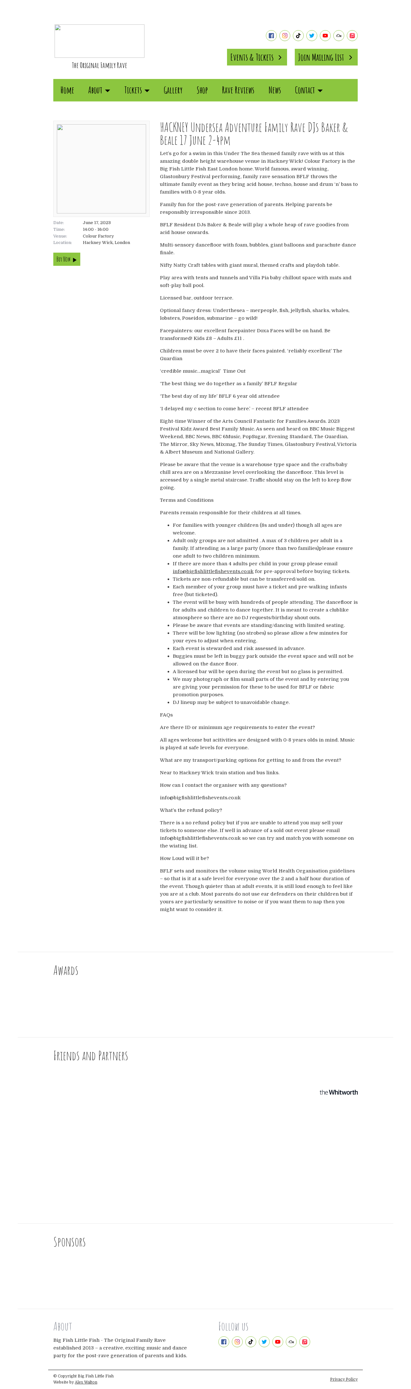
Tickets (133, 90)
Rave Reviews (238, 90)
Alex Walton (86, 1382)
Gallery (173, 90)
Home (67, 90)
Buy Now (63, 259)
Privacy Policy (344, 1379)
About (95, 90)
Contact (305, 90)
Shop (202, 90)
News (274, 90)
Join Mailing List (321, 57)
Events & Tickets (252, 57)
